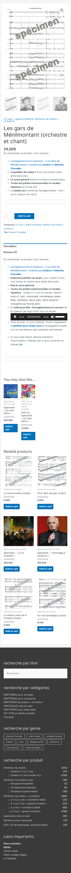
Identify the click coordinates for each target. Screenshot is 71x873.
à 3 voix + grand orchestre (18, 119)
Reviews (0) (10, 252)
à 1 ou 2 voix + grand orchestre (28, 803)
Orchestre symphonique (24, 791)
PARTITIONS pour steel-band (20, 709)
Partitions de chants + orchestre (22, 796)
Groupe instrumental (22, 783)
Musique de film (37, 742)
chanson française (17, 232)
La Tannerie (10, 858)
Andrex (47, 164)
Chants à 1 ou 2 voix (22, 771)
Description (10, 246)
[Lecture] (15, 317)
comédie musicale (54, 736)
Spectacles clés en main (17, 816)
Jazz (21, 742)
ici (21, 344)
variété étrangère (33, 747)
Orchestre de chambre (23, 787)
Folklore (9, 742)
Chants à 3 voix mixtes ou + (26, 775)
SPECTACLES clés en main (18, 706)
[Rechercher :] (35, 673)
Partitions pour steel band (18, 820)
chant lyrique (34, 736)
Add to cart (24, 216)
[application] (39, 316)
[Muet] (52, 317)
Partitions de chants (15, 767)
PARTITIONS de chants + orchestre (23, 702)
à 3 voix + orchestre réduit (25, 807)
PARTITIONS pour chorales (18, 694)
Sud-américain (12, 747)
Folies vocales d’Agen (15, 854)
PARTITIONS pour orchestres (20, 698)
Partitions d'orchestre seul (18, 780)
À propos (9, 717)
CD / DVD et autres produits (19, 713)
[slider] (60, 316)
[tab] (36, 246)
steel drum (54, 742)
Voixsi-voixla (11, 851)
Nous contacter (12, 843)
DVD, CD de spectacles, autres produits (26, 825)
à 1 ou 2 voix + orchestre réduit (28, 799)
